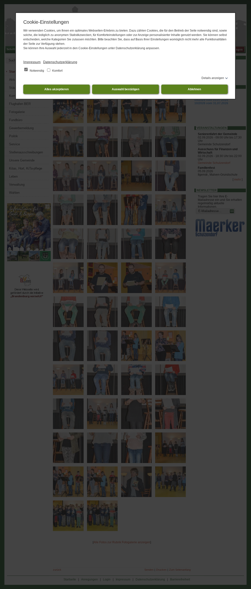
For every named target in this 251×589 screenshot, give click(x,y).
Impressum (32, 62)
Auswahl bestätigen (125, 89)
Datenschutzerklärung (60, 62)
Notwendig (37, 70)
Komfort (57, 70)
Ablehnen (194, 89)
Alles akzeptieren (56, 89)
